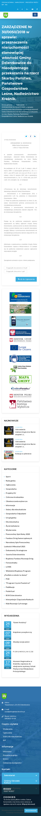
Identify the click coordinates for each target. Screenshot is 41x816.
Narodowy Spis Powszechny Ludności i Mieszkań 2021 (17, 544)
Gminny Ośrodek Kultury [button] (12, 782)
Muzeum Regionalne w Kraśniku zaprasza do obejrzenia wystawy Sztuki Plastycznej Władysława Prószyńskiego (24, 666)
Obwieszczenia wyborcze (16, 501)
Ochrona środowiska (15, 497)
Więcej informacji (28, 804)
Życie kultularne (12, 526)
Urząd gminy (11, 518)
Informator (7, 751)
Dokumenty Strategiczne (16, 550)
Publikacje (10, 587)
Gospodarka (11, 489)
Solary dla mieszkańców (16, 509)
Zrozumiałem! (31, 810)
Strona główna (8, 2)
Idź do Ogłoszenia (27, 279)
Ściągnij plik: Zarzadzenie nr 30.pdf (16, 268)
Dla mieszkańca (12, 522)
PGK (8, 579)
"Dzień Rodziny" (19, 623)
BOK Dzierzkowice (14, 595)
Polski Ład (10, 591)
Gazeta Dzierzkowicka (15, 554)
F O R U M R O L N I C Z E (23, 652)
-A (17, 9)
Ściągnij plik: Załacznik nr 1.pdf (15, 271)
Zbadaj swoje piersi (21, 642)
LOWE (8, 567)
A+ (27, 9)
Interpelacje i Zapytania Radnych (19, 599)
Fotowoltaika (11, 563)
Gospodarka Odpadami (16, 513)
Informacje (10, 505)
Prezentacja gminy (10, 755)
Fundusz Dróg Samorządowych (19, 538)
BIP (3, 4)
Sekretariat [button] (9, 775)
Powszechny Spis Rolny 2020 (18, 534)
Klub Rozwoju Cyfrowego (16, 603)
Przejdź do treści (32, 2)
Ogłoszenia (20, 105)
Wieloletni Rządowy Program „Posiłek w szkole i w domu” (17, 573)
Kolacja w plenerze (23, 454)
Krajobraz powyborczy (22, 632)
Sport (8, 476)
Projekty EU (11, 493)
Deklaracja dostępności (12, 763)
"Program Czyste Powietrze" (18, 583)
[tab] (20, 775)
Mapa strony (19, 2)
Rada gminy (11, 481)
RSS (6, 4)
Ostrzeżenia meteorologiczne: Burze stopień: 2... (25, 432)
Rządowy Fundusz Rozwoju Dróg (19, 558)
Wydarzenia (11, 530)
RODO (5, 759)
